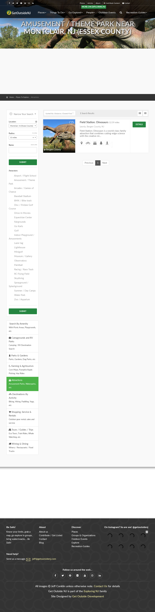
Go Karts (18, 226)
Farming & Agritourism (21, 369)
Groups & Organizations (84, 535)
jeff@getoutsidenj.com (44, 559)
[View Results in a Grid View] (145, 113)
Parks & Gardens (22, 357)
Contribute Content (112, 3)
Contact (127, 3)
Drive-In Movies (22, 213)
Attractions (22, 383)
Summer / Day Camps (25, 291)
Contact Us (100, 586)
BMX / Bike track (23, 201)
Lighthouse (19, 247)
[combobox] (23, 126)
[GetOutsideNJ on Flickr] (21, 3)
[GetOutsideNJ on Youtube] (25, 3)
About (98, 3)
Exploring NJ (91, 591)
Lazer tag (18, 243)
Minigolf (18, 252)
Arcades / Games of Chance (21, 190)
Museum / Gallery (23, 256)
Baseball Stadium (22, 196)
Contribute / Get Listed (50, 535)
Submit (22, 162)
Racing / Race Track (23, 269)
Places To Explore (22, 97)
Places (41, 12)
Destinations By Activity (21, 399)
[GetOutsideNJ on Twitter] (13, 3)
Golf (16, 231)
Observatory (20, 261)
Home (11, 97)
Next (104, 163)
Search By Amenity (22, 327)
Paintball (18, 265)
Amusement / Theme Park (22, 182)
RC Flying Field (21, 274)
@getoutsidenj (140, 527)
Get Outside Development (88, 596)
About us (43, 532)
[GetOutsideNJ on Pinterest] (17, 3)
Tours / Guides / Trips (21, 433)
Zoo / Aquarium (22, 299)
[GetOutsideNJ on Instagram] (29, 3)
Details (139, 124)
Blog (41, 543)
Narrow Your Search (23, 114)
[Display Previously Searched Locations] (36, 122)
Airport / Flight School (25, 176)
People (90, 12)
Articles (90, 3)
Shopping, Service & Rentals (21, 417)
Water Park (19, 295)
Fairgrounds (20, 222)
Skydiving (19, 278)
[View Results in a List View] (139, 113)
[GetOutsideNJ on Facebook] (9, 3)
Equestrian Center (23, 217)
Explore (75, 543)
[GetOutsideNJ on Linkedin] (33, 3)
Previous (89, 163)
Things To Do (57, 12)
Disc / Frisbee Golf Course (21, 207)
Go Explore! (75, 12)
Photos (82, 3)
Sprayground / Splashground (18, 285)
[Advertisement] (77, 71)
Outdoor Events (107, 12)
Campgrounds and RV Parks (21, 343)
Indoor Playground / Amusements (21, 237)
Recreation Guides (136, 12)
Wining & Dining (21, 447)
